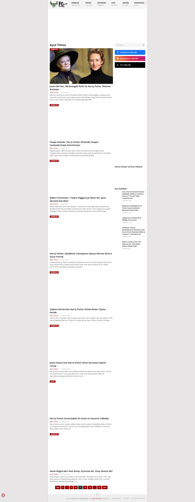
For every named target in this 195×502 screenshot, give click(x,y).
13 (90, 487)
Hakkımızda (139, 4)
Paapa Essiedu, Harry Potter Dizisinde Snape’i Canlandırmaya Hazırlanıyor (74, 144)
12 (85, 487)
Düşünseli (101, 4)
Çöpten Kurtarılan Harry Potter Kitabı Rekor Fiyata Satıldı (78, 311)
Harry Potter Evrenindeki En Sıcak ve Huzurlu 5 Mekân (79, 418)
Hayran (126, 4)
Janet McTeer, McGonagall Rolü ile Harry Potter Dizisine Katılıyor (80, 88)
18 (99, 487)
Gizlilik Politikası (138, 498)
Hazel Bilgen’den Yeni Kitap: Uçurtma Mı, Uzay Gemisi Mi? (81, 471)
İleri (57, 487)
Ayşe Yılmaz (54, 92)
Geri (104, 487)
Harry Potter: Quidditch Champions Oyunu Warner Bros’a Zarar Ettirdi (81, 255)
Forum (88, 4)
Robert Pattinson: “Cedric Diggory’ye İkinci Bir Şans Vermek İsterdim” (78, 199)
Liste (114, 4)
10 (75, 487)
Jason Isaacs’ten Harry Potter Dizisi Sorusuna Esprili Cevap (78, 364)
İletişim (126, 498)
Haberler (75, 4)
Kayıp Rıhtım (96, 498)
